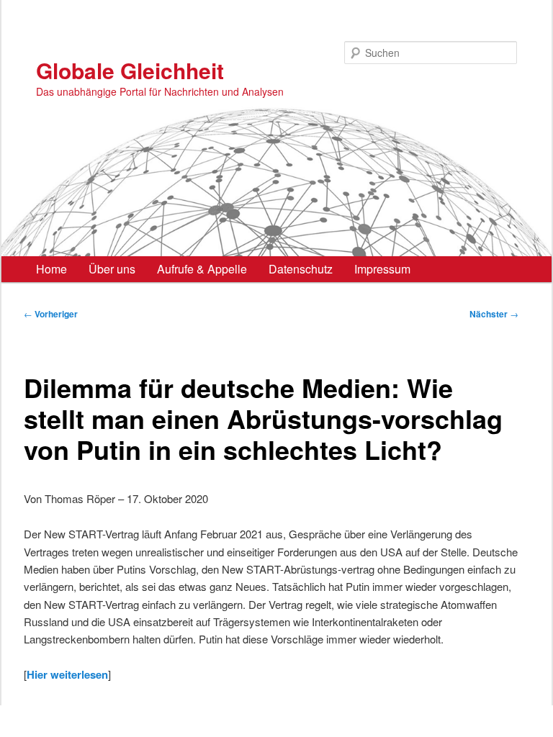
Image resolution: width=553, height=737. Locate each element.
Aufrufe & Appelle (202, 269)
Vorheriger (51, 313)
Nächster (493, 313)
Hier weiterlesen (67, 674)
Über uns (112, 269)
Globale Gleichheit (130, 70)
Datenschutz (301, 269)
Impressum (382, 269)
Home (51, 269)
